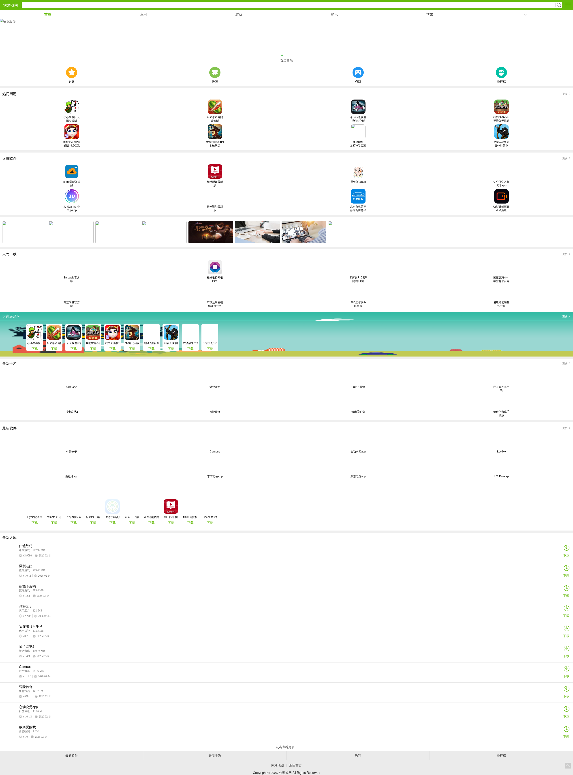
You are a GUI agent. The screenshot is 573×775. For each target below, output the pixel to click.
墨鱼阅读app (358, 181)
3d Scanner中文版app (71, 208)
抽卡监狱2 (72, 411)
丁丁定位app (215, 476)
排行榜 (501, 81)
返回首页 (295, 765)
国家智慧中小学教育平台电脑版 (501, 279)
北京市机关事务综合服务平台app (358, 208)
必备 (71, 81)
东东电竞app (358, 476)
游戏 (238, 14)
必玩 (358, 81)
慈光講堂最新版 (215, 208)
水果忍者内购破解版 (215, 118)
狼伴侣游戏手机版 (501, 413)
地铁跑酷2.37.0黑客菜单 (358, 143)
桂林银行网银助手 (215, 279)
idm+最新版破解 (71, 183)
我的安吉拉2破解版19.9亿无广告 (72, 143)
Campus (215, 451)
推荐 (215, 81)
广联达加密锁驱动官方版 (215, 304)
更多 (565, 93)
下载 (566, 555)
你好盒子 (71, 451)
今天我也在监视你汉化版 (358, 118)
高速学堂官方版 (72, 304)
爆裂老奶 (215, 387)
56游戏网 (10, 5)
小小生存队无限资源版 (72, 118)
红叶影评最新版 (215, 183)
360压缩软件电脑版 (358, 304)
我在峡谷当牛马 (501, 388)
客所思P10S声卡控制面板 (358, 279)
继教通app (71, 476)
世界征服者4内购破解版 (215, 143)
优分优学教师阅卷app (501, 183)
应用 (143, 14)
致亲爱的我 (358, 411)
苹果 (429, 14)
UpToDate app (501, 476)
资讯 (334, 14)
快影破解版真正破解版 (501, 208)
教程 (358, 755)
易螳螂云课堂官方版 (501, 304)
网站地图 (277, 765)
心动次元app (358, 451)
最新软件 (71, 755)
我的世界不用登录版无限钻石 (501, 118)
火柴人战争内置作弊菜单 (501, 143)
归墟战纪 (71, 387)
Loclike (501, 451)
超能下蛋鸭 (358, 387)
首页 (47, 14)
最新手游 (215, 755)
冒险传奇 (215, 411)
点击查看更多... (286, 747)
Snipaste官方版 (72, 279)
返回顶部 (568, 766)
